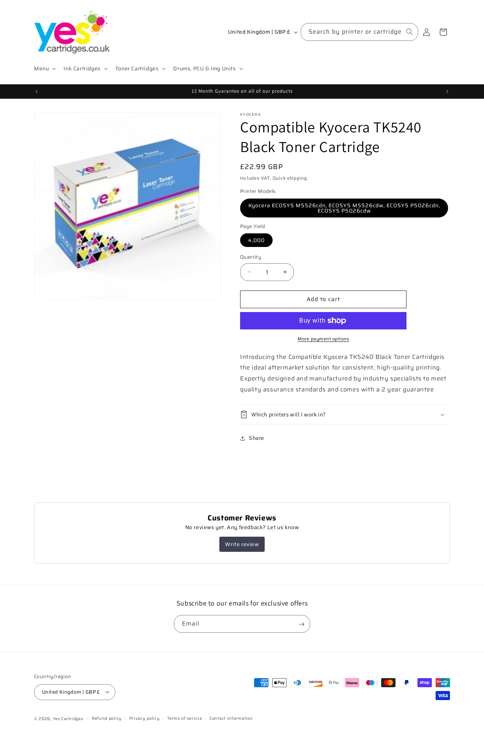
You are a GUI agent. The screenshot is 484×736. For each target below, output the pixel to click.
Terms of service (184, 718)
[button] (44, 68)
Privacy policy (144, 718)
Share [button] (256, 438)
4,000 (256, 240)
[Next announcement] (447, 91)
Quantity (250, 257)
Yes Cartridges (68, 718)
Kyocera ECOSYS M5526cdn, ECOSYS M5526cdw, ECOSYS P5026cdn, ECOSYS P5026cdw (344, 208)
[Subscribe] (301, 624)
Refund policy (107, 718)
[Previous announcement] (36, 91)
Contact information (231, 718)
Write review (242, 544)
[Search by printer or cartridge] (409, 31)
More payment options (323, 338)
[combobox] (359, 31)
